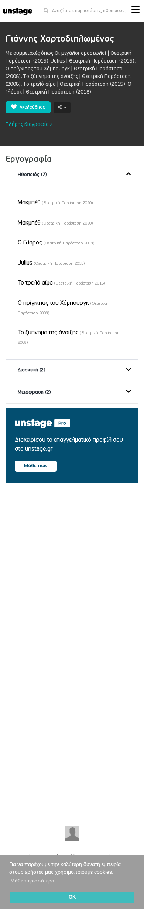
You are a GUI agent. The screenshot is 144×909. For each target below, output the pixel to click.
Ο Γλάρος (56, 242)
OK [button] (72, 897)
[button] (135, 11)
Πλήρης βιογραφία (28, 124)
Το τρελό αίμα (61, 282)
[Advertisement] (72, 577)
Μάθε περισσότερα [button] (32, 881)
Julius (51, 263)
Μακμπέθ (55, 202)
